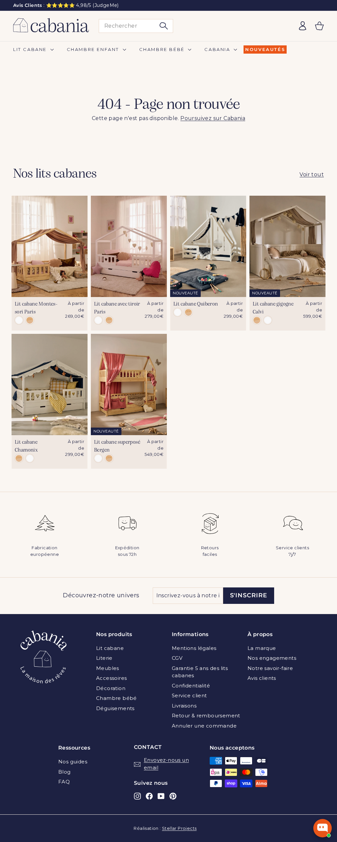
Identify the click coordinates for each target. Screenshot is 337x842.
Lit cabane (31, 49)
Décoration (110, 688)
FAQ (64, 782)
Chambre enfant (94, 49)
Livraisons (184, 706)
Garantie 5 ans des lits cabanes (200, 672)
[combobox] (136, 26)
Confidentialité (191, 685)
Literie (104, 658)
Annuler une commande (204, 726)
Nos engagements (271, 658)
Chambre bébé (163, 49)
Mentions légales (194, 648)
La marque (261, 648)
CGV (177, 658)
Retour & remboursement (206, 715)
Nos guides (72, 761)
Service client (189, 695)
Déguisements (115, 708)
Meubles (107, 668)
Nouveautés (265, 49)
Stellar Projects (179, 828)
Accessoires (111, 678)
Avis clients (261, 678)
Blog (64, 772)
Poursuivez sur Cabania (212, 118)
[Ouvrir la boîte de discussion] (322, 828)
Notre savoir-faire (270, 668)
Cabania (218, 49)
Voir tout (311, 174)
